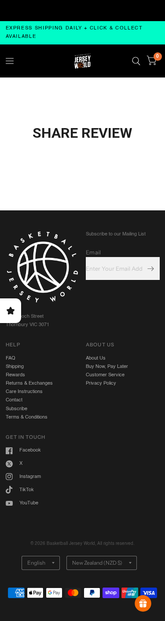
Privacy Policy (101, 383)
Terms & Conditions (27, 417)
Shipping (15, 366)
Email (93, 252)
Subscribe (16, 409)
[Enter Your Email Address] (151, 268)
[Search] (136, 60)
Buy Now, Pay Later (107, 366)
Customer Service (105, 375)
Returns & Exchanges (29, 383)
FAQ (10, 358)
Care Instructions (24, 391)
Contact (14, 400)
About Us (96, 358)
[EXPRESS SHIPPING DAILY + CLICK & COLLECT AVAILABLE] (83, 33)
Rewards (15, 375)
